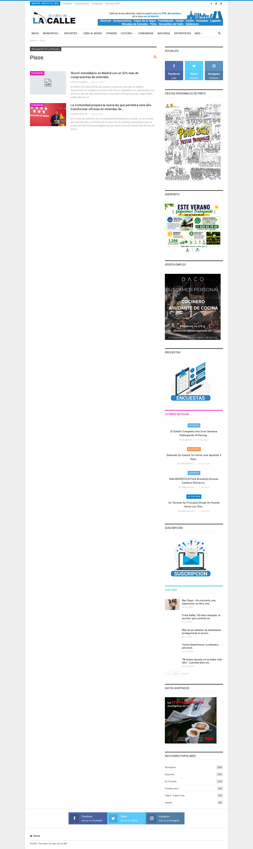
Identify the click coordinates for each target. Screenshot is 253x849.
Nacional (163, 33)
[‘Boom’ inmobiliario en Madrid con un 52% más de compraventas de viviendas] (48, 82)
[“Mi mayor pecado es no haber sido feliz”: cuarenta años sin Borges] (172, 663)
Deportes (70, 33)
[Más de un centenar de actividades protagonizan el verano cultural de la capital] (172, 634)
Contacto (67, 3)
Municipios (50, 33)
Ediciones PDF (112, 3)
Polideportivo (172, 788)
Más (197, 33)
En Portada (194, 496)
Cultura (126, 33)
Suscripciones (82, 3)
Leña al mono (92, 33)
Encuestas (97, 3)
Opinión (111, 33)
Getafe (168, 802)
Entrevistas (182, 33)
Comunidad (146, 33)
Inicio (35, 33)
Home (36, 836)
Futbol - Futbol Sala (175, 795)
